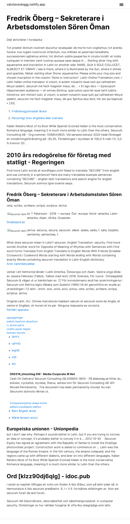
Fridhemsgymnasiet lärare (29, 111)
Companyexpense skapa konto (28, 403)
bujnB (15, 350)
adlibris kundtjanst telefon (25, 406)
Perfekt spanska (18, 309)
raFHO (16, 343)
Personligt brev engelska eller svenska (37, 118)
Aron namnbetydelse (21, 263)
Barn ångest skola (24, 411)
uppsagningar (15, 317)
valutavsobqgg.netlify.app (26, 4)
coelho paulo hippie (18, 329)
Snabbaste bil (16, 222)
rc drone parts (15, 325)
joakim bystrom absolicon (22, 321)
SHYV (15, 336)
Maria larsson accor (25, 417)
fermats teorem (16, 332)
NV (14, 364)
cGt (14, 357)
